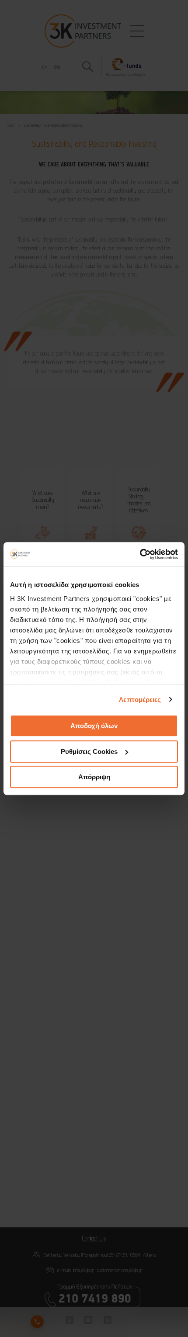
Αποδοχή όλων (94, 725)
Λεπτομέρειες (140, 699)
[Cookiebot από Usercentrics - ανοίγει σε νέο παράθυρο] (139, 554)
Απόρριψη (94, 777)
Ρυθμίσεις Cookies (89, 751)
